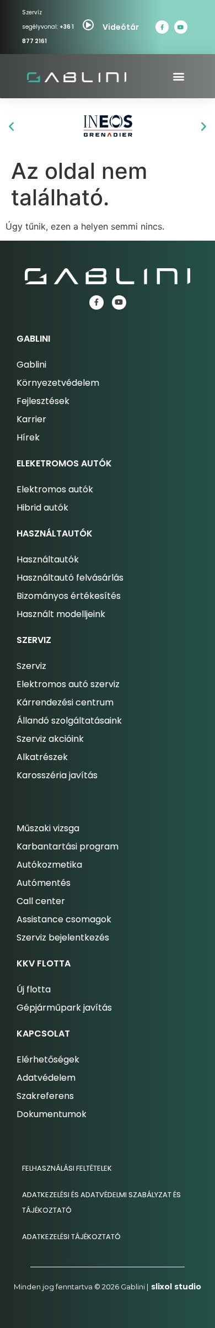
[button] (179, 76)
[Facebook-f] (162, 27)
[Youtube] (180, 27)
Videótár (121, 27)
